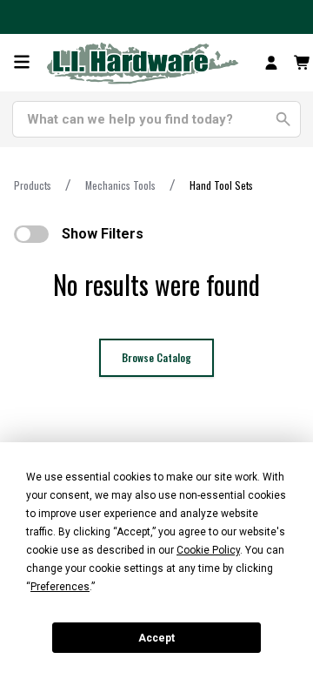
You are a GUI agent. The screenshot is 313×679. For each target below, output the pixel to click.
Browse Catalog (156, 357)
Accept (156, 638)
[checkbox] (31, 234)
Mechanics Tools (120, 185)
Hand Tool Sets (221, 185)
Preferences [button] (60, 587)
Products (32, 185)
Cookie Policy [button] (208, 550)
